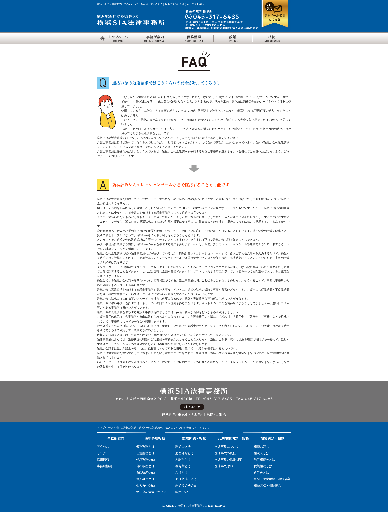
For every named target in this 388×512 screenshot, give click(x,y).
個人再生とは (145, 479)
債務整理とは (145, 446)
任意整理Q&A (145, 459)
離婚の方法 (183, 446)
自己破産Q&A (145, 472)
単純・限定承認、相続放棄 (272, 479)
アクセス (103, 446)
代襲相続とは (263, 466)
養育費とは (183, 466)
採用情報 (103, 459)
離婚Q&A (181, 492)
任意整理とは (145, 453)
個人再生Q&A (145, 485)
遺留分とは (261, 472)
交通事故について (227, 446)
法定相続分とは (264, 459)
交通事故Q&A (224, 466)
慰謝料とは (183, 459)
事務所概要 (104, 466)
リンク (101, 453)
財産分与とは (184, 453)
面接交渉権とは (186, 479)
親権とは (181, 472)
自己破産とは (145, 466)
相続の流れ (261, 446)
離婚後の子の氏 (186, 485)
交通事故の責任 (225, 453)
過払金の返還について (151, 492)
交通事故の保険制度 (228, 459)
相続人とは (261, 453)
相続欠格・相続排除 (267, 485)
